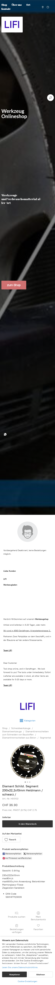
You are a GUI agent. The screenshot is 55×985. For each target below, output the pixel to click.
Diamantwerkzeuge (12, 731)
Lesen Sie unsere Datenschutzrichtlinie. (20, 967)
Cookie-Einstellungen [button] (27, 981)
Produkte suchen (16, 916)
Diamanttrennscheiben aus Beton (19, 737)
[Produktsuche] (50, 97)
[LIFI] (27, 706)
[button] (11, 839)
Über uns (17, 4)
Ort (28, 4)
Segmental (45, 737)
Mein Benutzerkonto (38, 918)
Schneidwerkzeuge (20, 728)
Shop (4, 728)
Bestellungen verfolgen (17, 930)
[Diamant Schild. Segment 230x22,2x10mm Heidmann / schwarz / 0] (27, 761)
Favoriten (38, 929)
